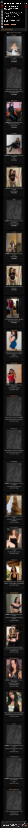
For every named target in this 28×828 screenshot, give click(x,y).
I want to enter (10, 24)
